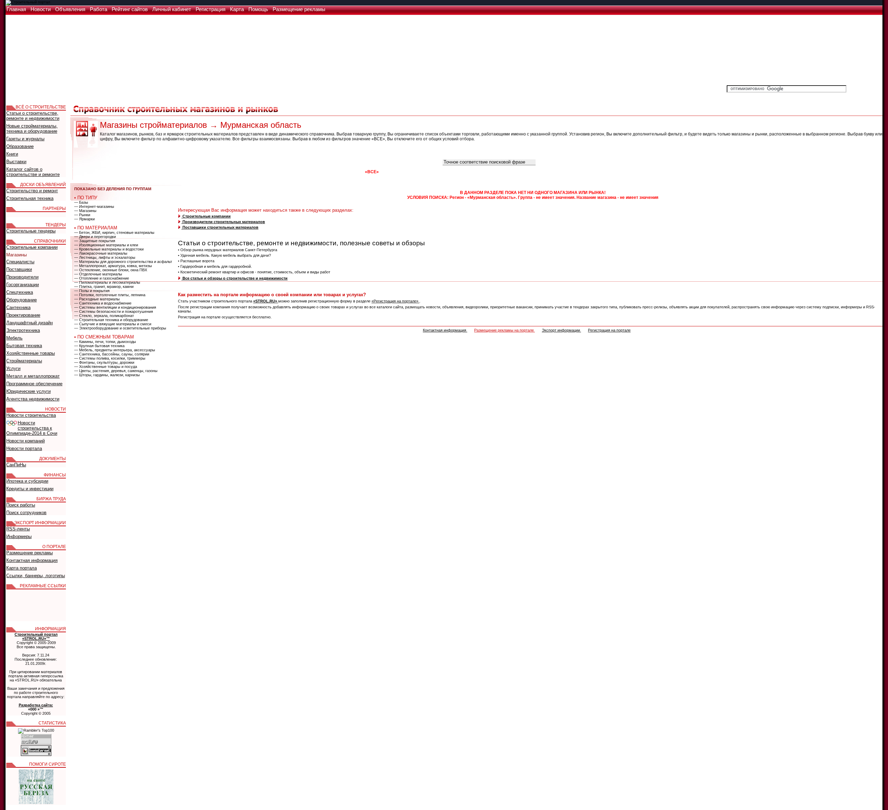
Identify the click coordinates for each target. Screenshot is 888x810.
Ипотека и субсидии (27, 481)
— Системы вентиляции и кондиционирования (115, 307)
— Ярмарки (84, 219)
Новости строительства (31, 415)
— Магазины (85, 211)
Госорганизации (22, 284)
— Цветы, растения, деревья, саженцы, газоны (115, 371)
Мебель (14, 338)
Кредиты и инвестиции (29, 488)
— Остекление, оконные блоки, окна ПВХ (110, 270)
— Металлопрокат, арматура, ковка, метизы (113, 266)
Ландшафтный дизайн (29, 322)
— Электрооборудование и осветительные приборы (120, 328)
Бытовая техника (24, 345)
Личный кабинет (172, 9)
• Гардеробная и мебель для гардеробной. (215, 266)
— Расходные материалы (97, 299)
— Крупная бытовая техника (99, 346)
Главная (17, 9)
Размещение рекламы (299, 9)
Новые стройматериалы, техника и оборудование (32, 128)
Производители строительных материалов (223, 222)
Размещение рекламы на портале (504, 330)
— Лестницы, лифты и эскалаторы (104, 257)
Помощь (259, 9)
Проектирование (23, 315)
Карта (237, 9)
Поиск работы (20, 505)
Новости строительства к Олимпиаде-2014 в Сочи (31, 428)
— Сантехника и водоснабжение (102, 303)
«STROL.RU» (265, 301)
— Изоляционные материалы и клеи (106, 245)
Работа (99, 9)
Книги (12, 154)
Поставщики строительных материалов (219, 227)
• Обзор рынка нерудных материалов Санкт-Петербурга (227, 250)
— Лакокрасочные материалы (100, 253)
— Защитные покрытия (94, 241)
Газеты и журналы (25, 138)
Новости (41, 9)
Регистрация (211, 9)
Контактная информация (445, 330)
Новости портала (24, 448)
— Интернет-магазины (94, 206)
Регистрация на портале (609, 330)
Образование (20, 146)
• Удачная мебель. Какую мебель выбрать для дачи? (224, 255)
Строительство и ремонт (32, 190)
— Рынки (82, 215)
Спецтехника (19, 292)
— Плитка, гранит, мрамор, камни (104, 286)
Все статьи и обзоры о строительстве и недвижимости (234, 278)
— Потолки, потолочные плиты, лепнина (109, 295)
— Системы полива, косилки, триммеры (109, 358)
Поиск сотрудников (26, 512)
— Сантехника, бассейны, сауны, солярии (111, 354)
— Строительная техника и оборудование (111, 320)
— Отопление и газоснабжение (101, 278)
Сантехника (18, 307)
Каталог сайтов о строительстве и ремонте (33, 172)
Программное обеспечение (34, 383)
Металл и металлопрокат (33, 376)
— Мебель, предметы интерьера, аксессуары (114, 350)
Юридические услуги (28, 391)
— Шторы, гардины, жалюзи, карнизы (107, 375)
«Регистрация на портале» (395, 301)
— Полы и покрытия (92, 291)
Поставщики (19, 269)
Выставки (16, 161)
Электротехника (23, 330)
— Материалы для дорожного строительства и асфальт (123, 261)
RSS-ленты (18, 528)
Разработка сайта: (36, 705)
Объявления (71, 9)
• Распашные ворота (196, 261)
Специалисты (20, 261)
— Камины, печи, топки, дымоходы (105, 342)
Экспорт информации (561, 330)
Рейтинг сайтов (130, 9)
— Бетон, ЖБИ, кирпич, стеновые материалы (114, 232)
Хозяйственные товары (30, 353)
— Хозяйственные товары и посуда (105, 366)
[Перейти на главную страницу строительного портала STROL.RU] (28, 2)
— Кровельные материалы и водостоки (109, 249)
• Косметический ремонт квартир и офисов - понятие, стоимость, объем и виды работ (254, 272)
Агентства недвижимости (32, 399)
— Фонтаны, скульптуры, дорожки (104, 362)
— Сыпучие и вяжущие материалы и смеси (112, 324)
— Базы (81, 202)
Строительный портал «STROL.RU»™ (36, 636)
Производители (22, 277)
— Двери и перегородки (95, 237)
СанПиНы (16, 464)
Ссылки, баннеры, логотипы (35, 575)
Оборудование (21, 299)
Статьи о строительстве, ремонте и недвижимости (32, 116)
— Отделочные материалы (98, 274)
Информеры (19, 536)
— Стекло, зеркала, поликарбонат (104, 316)
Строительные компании (206, 216)
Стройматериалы (24, 360)
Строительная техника (29, 198)
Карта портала (21, 568)
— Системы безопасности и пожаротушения (113, 311)
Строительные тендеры (31, 231)
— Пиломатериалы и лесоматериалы (107, 282)
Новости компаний (25, 440)
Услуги (13, 368)
